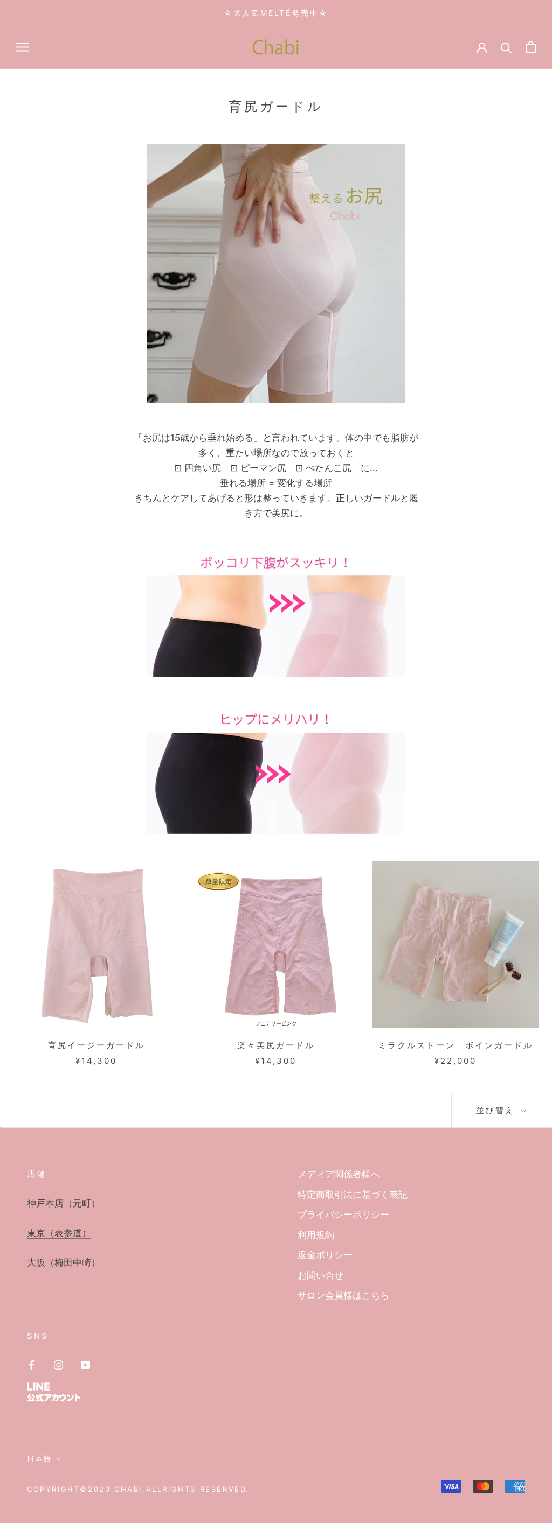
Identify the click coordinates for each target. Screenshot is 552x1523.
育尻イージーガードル (96, 1045)
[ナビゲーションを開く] (22, 47)
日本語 (39, 1458)
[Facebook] (31, 1364)
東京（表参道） (59, 1232)
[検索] (506, 47)
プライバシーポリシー (343, 1214)
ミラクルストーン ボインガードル (455, 1045)
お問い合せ (320, 1275)
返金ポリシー (325, 1255)
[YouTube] (85, 1364)
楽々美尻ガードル (276, 1045)
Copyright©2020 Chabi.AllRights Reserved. (138, 1489)
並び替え (497, 1110)
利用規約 (316, 1235)
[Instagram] (58, 1364)
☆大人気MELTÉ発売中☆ (276, 12)
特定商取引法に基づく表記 (353, 1194)
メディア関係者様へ (339, 1174)
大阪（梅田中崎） (63, 1262)
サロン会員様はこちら (343, 1295)
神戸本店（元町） (63, 1203)
